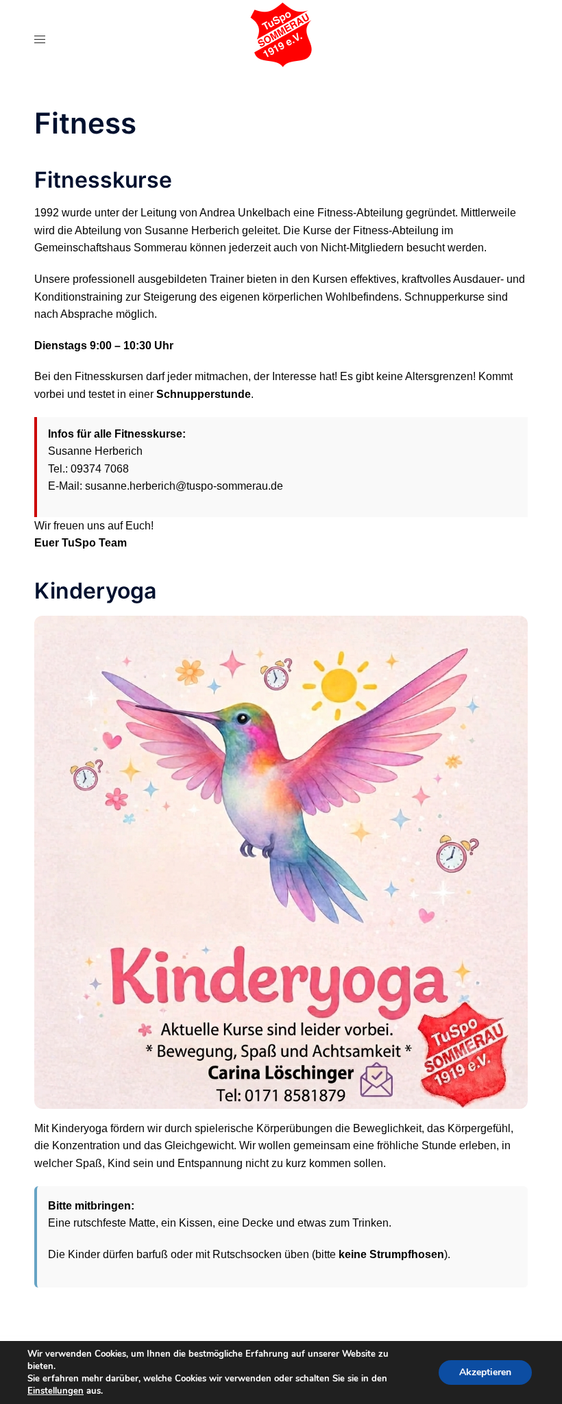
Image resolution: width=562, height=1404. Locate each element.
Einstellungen (55, 1391)
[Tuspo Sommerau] (281, 38)
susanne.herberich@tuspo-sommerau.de (184, 486)
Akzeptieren (485, 1372)
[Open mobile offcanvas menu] (39, 39)
